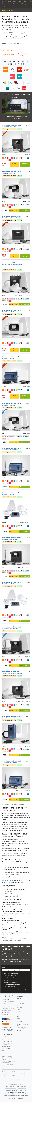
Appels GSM (19, 1002)
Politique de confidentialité (11, 973)
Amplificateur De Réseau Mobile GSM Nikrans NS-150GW (11, 717)
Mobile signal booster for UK (8, 1071)
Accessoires (19, 1021)
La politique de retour (10, 978)
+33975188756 (22, 1)
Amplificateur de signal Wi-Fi (23, 1013)
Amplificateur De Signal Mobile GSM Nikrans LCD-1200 (11, 583)
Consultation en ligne (13, 4)
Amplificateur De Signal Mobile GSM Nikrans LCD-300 (11, 172)
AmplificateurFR (22, 1088)
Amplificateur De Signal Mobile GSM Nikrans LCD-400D (11, 404)
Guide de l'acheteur (6, 1046)
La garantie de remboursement (12, 984)
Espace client (5, 6)
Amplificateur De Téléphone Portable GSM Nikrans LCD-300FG (12, 672)
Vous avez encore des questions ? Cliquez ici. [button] (20, 989)
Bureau (18, 1014)
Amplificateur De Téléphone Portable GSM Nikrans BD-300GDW (12, 263)
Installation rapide (7, 880)
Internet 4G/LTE (20, 1003)
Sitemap (4, 1016)
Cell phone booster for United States (19, 1073)
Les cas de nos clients (7, 1048)
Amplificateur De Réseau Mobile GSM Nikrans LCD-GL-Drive (11, 538)
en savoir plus (14, 164)
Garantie (6, 980)
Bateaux (19, 1011)
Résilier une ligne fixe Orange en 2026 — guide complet (7, 1058)
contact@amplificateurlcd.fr (9, 1)
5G (17, 1005)
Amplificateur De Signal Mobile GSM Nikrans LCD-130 (11, 311)
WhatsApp (24, 4)
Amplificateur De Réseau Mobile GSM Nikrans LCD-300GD (11, 125)
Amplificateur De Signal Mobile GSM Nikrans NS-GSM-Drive (11, 449)
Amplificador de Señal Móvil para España (11, 1075)
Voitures (19, 1009)
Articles (3, 1052)
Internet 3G (19, 1007)
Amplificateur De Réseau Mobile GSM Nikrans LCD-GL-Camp (11, 627)
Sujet (3, 967)
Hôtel (18, 1016)
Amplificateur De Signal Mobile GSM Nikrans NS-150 (11, 357)
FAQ (3, 1050)
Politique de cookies (9, 986)
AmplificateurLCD (8, 10)
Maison (18, 1018)
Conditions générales (7, 999)
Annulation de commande (11, 982)
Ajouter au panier (25, 164)
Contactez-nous (16, 118)
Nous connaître (5, 1012)
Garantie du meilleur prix (7, 1006)
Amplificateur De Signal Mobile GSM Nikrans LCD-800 (11, 493)
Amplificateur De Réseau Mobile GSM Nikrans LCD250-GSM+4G (11, 217)
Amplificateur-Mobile (10, 1088)
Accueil (4, 937)
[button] (31, 1)
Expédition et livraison (10, 975)
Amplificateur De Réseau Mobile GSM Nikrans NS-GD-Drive (11, 761)
